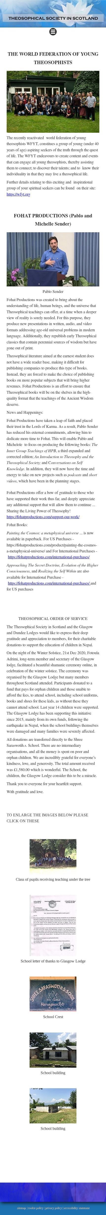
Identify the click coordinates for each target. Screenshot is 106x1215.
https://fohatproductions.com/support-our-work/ (43, 516)
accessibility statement (76, 1208)
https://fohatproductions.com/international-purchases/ (48, 556)
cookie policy (35, 1208)
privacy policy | (54, 1208)
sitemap (21, 1208)
